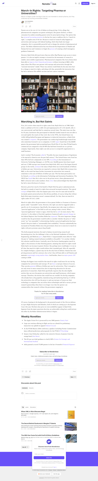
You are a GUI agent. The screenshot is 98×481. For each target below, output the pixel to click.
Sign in (93, 3)
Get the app (56, 474)
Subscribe (85, 3)
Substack (41, 477)
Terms (54, 470)
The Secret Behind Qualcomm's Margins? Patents (38, 423)
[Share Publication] (79, 3)
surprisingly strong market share (37, 255)
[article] (49, 415)
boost (54, 264)
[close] (63, 440)
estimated (38, 167)
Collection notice (61, 470)
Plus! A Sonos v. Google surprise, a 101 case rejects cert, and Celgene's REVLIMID (39, 414)
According (53, 160)
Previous (26, 377)
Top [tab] (23, 407)
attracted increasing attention (33, 37)
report (57, 142)
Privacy (50, 470)
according (32, 176)
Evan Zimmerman (29, 21)
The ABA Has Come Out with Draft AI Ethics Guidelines (40, 435)
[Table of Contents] (2, 240)
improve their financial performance (41, 62)
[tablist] (27, 388)
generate (33, 266)
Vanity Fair (64, 320)
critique (23, 191)
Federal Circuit (51, 326)
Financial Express (68, 344)
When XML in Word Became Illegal (33, 411)
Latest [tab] (26, 407)
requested (54, 216)
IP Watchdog (63, 331)
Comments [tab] (24, 388)
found (30, 178)
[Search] (75, 3)
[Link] (19, 121)
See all (24, 447)
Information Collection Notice (48, 462)
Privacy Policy (60, 462)
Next (72, 377)
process (52, 49)
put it (40, 237)
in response (32, 139)
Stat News (36, 336)
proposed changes (68, 214)
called (43, 155)
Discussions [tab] (33, 407)
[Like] (22, 26)
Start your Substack (45, 474)
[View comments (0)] (26, 26)
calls (58, 212)
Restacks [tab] (31, 388)
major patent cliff (69, 255)
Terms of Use (56, 461)
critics (51, 181)
